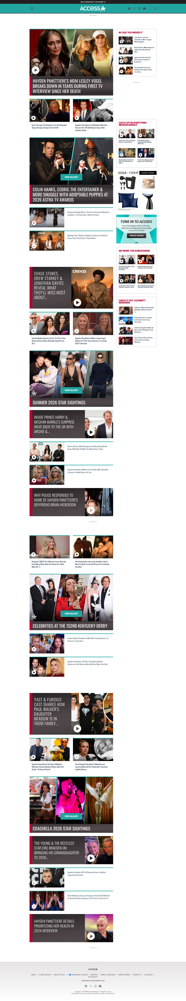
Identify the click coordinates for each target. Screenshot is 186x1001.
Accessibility (93, 977)
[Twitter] (134, 8)
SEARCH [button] (155, 8)
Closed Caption (45, 975)
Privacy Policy (59, 975)
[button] (31, 8)
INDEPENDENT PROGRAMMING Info (93, 981)
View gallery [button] (71, 177)
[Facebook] (129, 8)
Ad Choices (149, 975)
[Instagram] (139, 8)
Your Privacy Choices (79, 975)
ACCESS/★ (93, 8)
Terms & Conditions (108, 975)
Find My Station (124, 975)
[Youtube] (144, 8)
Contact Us (137, 975)
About (33, 975)
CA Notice (94, 975)
